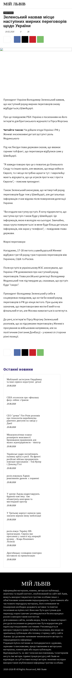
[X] (25, 39)
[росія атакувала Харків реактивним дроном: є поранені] (50, 480)
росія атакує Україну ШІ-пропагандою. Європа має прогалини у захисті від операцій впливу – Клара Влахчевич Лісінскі (24, 536)
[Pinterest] (32, 39)
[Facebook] (17, 39)
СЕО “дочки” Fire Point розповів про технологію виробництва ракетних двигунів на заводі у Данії (23, 419)
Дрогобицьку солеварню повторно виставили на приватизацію (24, 554)
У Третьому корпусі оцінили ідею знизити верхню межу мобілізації (24, 514)
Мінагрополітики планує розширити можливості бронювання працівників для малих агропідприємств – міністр (24, 438)
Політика (8, 13)
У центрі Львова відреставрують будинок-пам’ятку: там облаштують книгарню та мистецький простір (23, 498)
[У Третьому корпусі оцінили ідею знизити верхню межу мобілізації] (50, 517)
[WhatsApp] (40, 39)
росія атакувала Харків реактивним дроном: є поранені (23, 477)
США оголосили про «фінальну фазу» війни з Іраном (23, 398)
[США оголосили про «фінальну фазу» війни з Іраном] (50, 402)
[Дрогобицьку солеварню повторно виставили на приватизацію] (50, 557)
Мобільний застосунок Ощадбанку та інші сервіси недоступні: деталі (24, 380)
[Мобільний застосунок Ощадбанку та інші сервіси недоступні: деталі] (50, 384)
